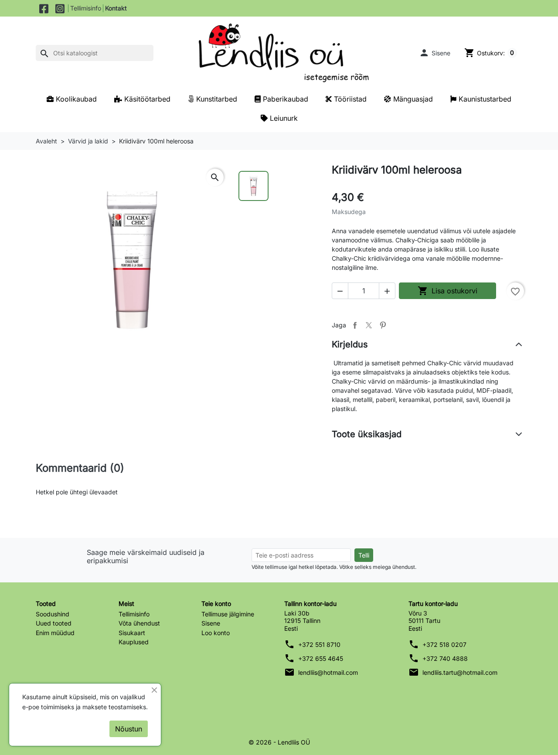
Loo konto (215, 632)
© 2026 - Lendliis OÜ (279, 742)
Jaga (355, 325)
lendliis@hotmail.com (328, 672)
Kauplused (134, 642)
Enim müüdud (55, 632)
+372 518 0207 (444, 644)
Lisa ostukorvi (447, 291)
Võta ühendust (139, 623)
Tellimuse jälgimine (227, 614)
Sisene (210, 623)
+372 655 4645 (320, 658)
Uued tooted (53, 623)
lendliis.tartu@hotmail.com (459, 672)
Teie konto (216, 603)
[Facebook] (43, 8)
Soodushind (52, 614)
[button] (435, 53)
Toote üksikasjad (366, 434)
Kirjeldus (350, 344)
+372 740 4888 (445, 658)
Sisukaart (132, 632)
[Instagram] (60, 8)
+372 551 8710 (319, 644)
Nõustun (128, 728)
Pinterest (383, 325)
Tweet (369, 325)
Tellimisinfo (85, 8)
